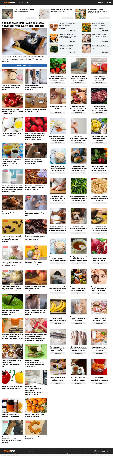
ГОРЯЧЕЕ (108, 2)
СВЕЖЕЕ (100, 2)
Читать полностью (24, 65)
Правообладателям (14, 455)
